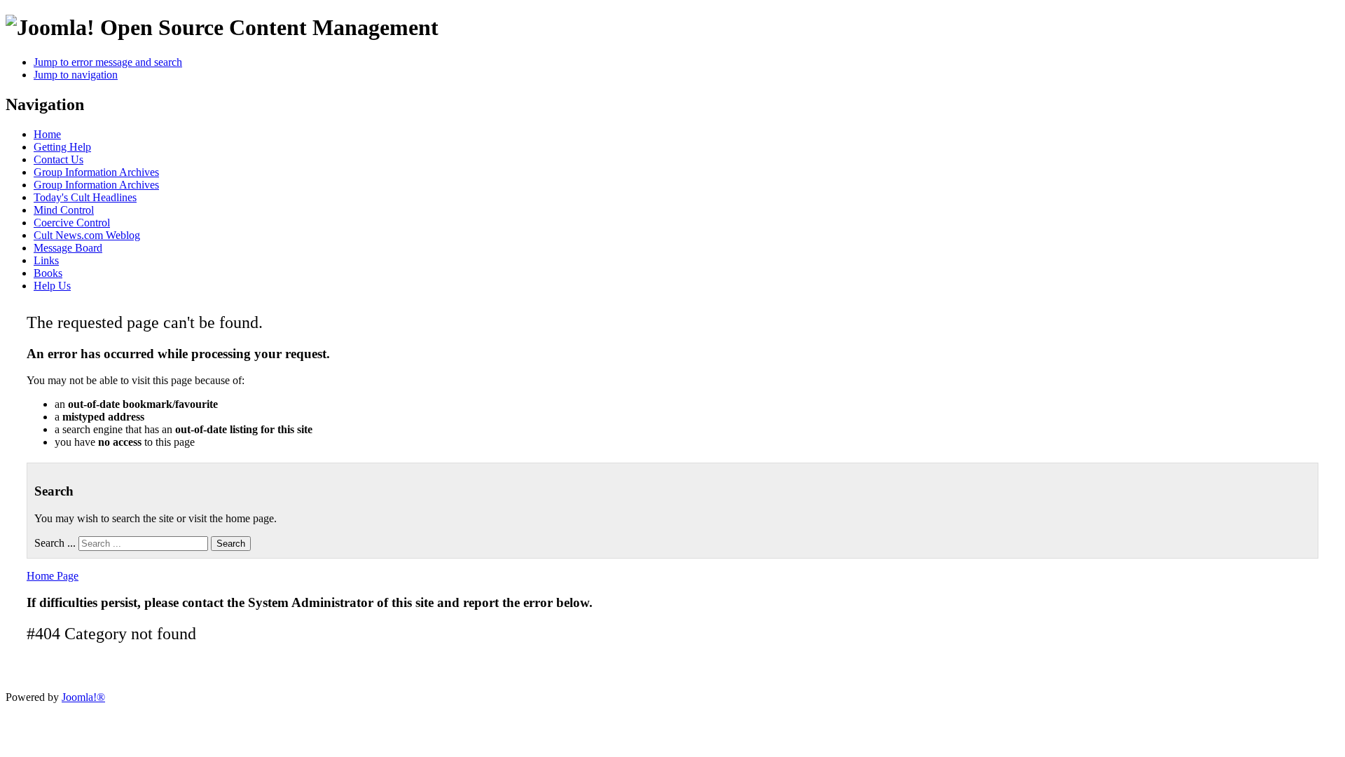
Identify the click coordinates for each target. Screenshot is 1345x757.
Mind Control (64, 210)
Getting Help (62, 147)
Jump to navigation (76, 75)
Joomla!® (83, 697)
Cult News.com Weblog (87, 235)
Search (230, 543)
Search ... (55, 543)
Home (47, 134)
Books (48, 273)
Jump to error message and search (108, 62)
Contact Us (58, 159)
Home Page (52, 576)
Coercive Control (72, 223)
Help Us (52, 286)
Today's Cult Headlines (85, 197)
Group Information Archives (96, 172)
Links (46, 260)
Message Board (68, 248)
